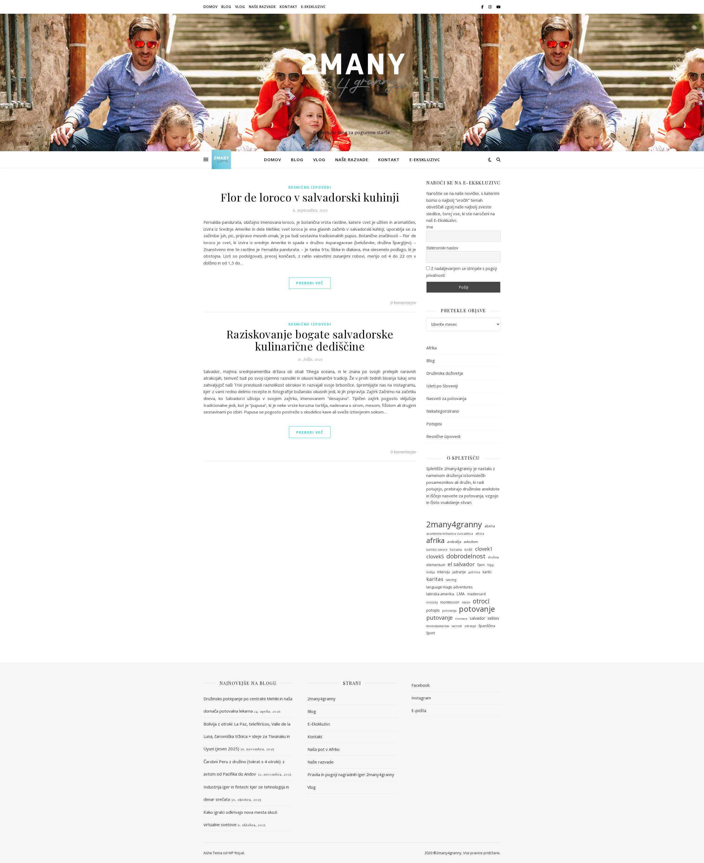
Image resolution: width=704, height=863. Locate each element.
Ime (429, 227)
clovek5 (435, 556)
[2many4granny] (352, 77)
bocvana (456, 550)
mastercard (476, 594)
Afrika (431, 348)
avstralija (454, 541)
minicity (432, 602)
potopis (433, 610)
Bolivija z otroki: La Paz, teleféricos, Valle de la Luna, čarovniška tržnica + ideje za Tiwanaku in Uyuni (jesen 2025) (247, 736)
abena (490, 526)
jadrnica (474, 572)
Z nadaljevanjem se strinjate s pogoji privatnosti (461, 272)
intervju (443, 571)
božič (468, 549)
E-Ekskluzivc (313, 6)
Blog (226, 6)
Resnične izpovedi (309, 187)
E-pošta (418, 710)
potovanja (449, 611)
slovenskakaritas (437, 626)
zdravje (470, 626)
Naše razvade (262, 6)
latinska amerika (440, 593)
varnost (457, 626)
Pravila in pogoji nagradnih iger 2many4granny (350, 774)
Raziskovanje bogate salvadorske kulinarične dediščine (310, 340)
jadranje (459, 572)
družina (493, 557)
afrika (435, 540)
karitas (434, 579)
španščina (487, 625)
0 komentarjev (403, 302)
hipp (490, 565)
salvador (477, 618)
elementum (435, 565)
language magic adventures (449, 586)
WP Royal (236, 852)
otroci (481, 601)
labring (451, 580)
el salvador (461, 564)
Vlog (240, 6)
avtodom (471, 541)
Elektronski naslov (442, 247)
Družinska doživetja (444, 373)
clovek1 (484, 548)
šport (430, 632)
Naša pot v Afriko (323, 749)
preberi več (309, 282)
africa (479, 533)
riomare (461, 619)
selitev (493, 618)
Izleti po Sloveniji (442, 385)
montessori (449, 602)
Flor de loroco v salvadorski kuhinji (310, 197)
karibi (487, 572)
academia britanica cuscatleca (449, 533)
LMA (461, 593)
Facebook (420, 685)
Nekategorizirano (442, 411)
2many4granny (454, 524)
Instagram (421, 698)
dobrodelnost (465, 556)
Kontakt (288, 6)
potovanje (477, 609)
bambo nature (436, 550)
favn (481, 564)
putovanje (439, 617)
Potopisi (434, 423)
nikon (466, 602)
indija (430, 572)
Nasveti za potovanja (446, 398)
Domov (211, 6)
